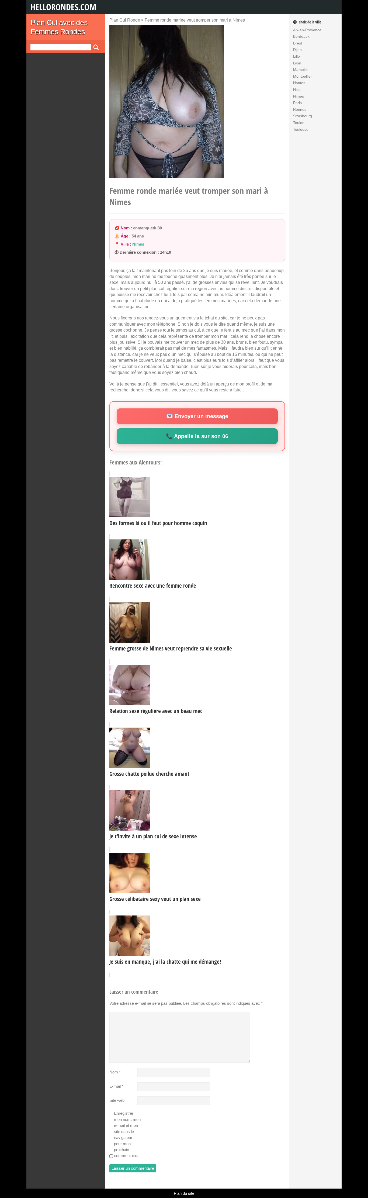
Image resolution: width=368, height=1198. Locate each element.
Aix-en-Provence (307, 30)
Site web (116, 1100)
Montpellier (302, 76)
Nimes (138, 244)
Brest (297, 43)
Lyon (297, 63)
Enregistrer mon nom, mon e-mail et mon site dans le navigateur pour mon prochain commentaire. (127, 1134)
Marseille (300, 69)
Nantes (299, 83)
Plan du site (184, 1193)
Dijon (297, 49)
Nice (297, 89)
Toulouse (300, 129)
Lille (296, 56)
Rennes (299, 109)
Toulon (298, 123)
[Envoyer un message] (166, 105)
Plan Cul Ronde (124, 20)
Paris (297, 103)
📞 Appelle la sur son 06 (197, 436)
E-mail (116, 1086)
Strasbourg (302, 116)
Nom (115, 1072)
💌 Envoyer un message (197, 416)
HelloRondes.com (63, 7)
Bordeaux (301, 36)
